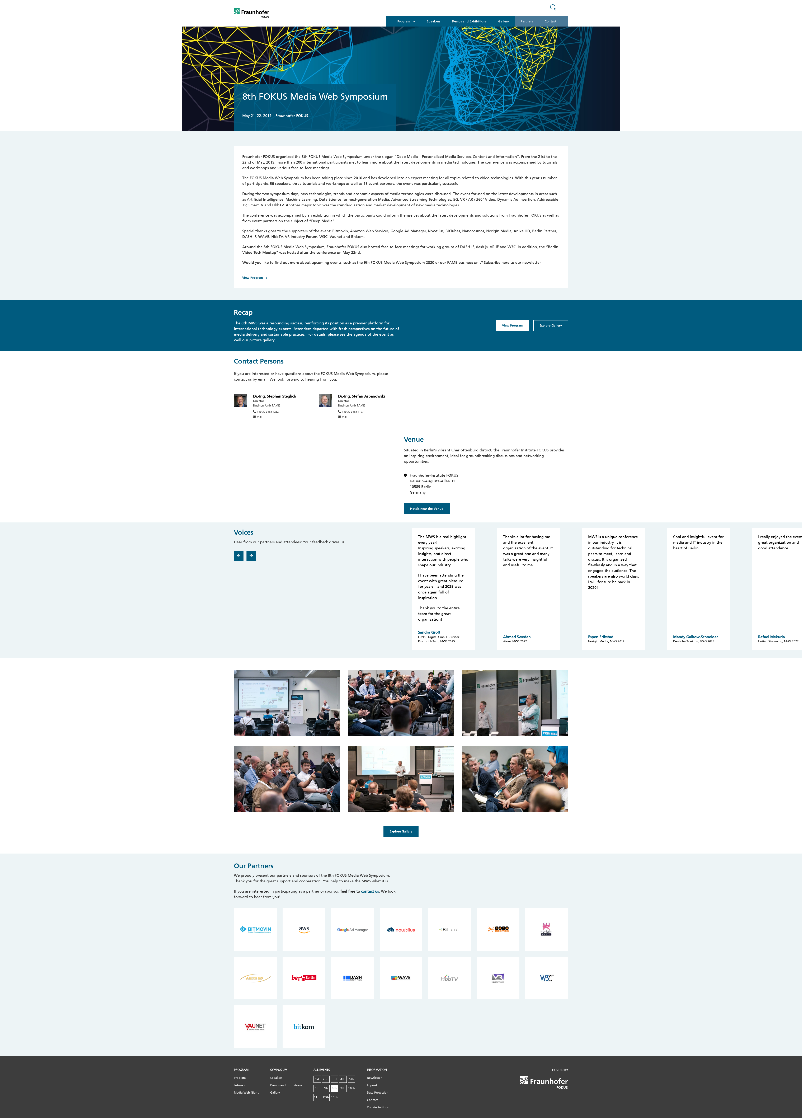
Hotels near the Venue (426, 509)
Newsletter (374, 1078)
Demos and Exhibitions (469, 21)
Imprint (372, 1085)
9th (342, 1088)
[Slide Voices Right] (251, 556)
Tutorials (239, 1085)
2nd (326, 1079)
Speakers (433, 21)
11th (317, 1097)
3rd (334, 1079)
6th (317, 1088)
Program (240, 1078)
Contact (550, 21)
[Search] (553, 8)
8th (334, 1088)
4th (342, 1079)
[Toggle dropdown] (413, 21)
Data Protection (377, 1092)
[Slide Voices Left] (239, 556)
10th (351, 1088)
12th (325, 1097)
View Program (252, 278)
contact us (370, 891)
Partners (527, 21)
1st (317, 1079)
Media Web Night (246, 1092)
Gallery (503, 21)
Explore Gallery (550, 325)
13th (334, 1097)
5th (351, 1079)
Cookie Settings (377, 1107)
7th (325, 1088)
